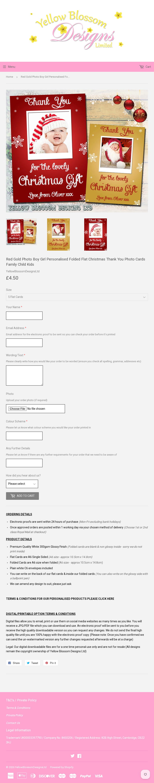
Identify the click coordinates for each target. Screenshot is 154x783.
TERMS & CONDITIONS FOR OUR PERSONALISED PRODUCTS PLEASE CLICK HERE (60, 598)
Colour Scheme (15, 421)
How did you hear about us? (23, 475)
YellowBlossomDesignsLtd (31, 767)
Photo (10, 393)
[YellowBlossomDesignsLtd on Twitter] (73, 756)
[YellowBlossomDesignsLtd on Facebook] (79, 756)
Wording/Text (14, 355)
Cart (148, 66)
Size (9, 289)
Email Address (15, 328)
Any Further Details (18, 448)
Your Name (13, 307)
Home (9, 76)
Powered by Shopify (61, 767)
